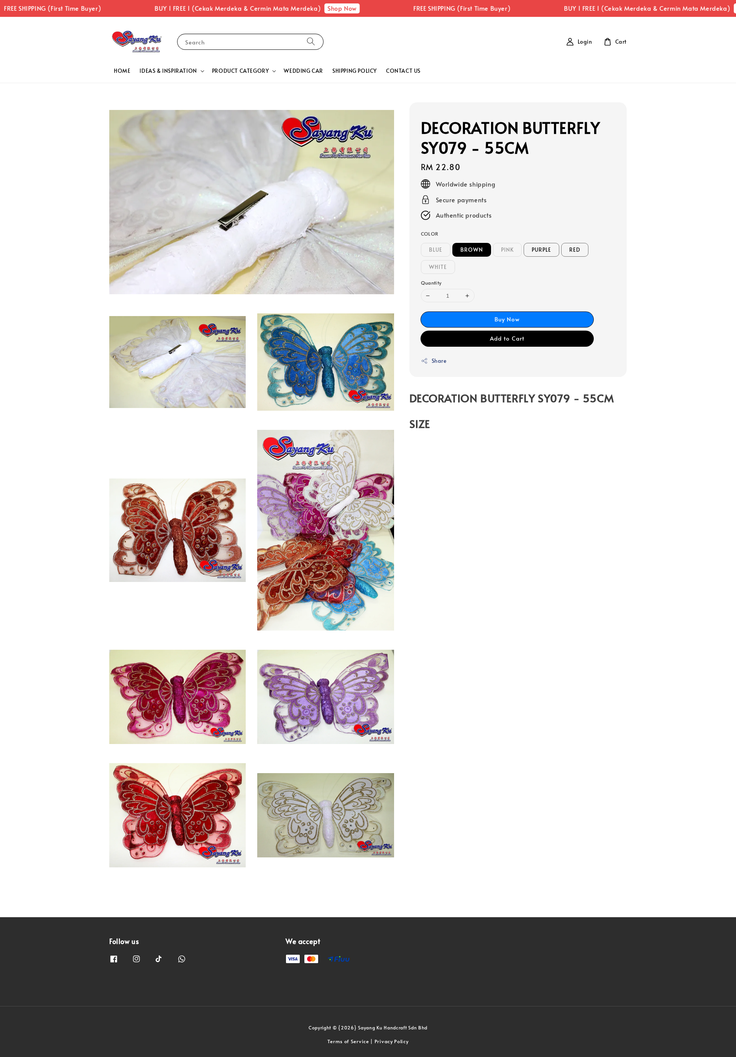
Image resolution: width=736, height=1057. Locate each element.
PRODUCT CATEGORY (240, 70)
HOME (122, 70)
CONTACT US (403, 70)
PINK (507, 249)
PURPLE (541, 249)
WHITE (438, 266)
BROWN (471, 249)
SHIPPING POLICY (354, 70)
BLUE (435, 249)
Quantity (431, 282)
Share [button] (439, 360)
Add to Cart (507, 338)
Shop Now (308, 8)
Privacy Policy (392, 1041)
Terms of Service (348, 1041)
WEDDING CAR (303, 70)
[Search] (311, 41)
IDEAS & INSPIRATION (168, 70)
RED (574, 249)
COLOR (430, 233)
